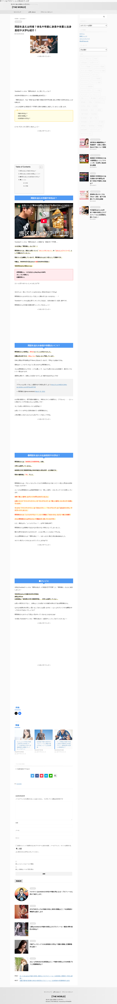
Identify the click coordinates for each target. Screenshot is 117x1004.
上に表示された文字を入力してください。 (28, 852)
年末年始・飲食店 (85, 106)
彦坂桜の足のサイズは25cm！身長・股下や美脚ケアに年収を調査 (98, 196)
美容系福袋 (84, 122)
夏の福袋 (93, 98)
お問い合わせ (32, 12)
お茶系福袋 (84, 62)
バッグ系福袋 (96, 78)
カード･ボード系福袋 (86, 70)
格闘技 (99, 110)
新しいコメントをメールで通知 (24, 864)
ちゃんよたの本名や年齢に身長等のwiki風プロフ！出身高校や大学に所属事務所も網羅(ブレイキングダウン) (24, 745)
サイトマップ (17, 12)
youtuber (19, 784)
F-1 (82, 58)
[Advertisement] (44, 73)
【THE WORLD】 (19, 7)
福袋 (91, 118)
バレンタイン (84, 82)
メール (17, 830)
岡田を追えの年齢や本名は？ (28, 171)
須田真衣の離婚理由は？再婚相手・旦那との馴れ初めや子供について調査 (98, 144)
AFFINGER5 (68, 1001)
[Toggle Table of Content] (40, 167)
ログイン (82, 33)
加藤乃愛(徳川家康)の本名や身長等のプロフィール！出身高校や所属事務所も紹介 (45, 980)
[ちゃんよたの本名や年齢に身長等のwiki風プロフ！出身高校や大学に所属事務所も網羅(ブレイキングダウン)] (24, 735)
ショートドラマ (85, 74)
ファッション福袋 (95, 82)
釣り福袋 (101, 122)
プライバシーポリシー (47, 12)
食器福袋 (100, 125)
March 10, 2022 (40, 391)
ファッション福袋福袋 (87, 86)
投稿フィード (83, 36)
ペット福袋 (97, 90)
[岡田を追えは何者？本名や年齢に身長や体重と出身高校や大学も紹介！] (46, 776)
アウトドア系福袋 (85, 66)
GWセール (88, 58)
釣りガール (93, 122)
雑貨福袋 (83, 125)
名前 (17, 822)
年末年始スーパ (99, 102)
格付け (93, 110)
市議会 (90, 102)
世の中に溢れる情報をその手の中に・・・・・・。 (58, 999)
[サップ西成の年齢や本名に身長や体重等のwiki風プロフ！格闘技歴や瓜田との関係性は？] (63, 735)
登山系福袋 (84, 118)
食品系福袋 (92, 125)
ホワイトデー (84, 94)
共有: (26, 183)
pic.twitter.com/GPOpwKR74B (26, 387)
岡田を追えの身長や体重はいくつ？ (30, 174)
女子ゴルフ (102, 98)
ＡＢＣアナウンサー (95, 129)
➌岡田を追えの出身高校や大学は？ (30, 176)
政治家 (95, 106)
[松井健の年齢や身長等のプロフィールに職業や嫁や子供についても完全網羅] (44, 735)
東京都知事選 (84, 110)
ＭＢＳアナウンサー (86, 133)
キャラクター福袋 (100, 70)
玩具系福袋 (94, 114)
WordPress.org (84, 41)
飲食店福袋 (84, 129)
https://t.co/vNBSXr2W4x (59, 385)
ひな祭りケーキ (94, 62)
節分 (96, 118)
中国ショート (84, 98)
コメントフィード (85, 38)
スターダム (95, 74)
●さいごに (23, 179)
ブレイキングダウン (86, 90)
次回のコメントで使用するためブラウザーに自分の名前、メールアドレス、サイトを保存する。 (44, 845)
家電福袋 (83, 102)
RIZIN (95, 58)
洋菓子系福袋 (84, 114)
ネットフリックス (85, 78)
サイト (17, 838)
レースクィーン (95, 94)
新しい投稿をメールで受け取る (24, 869)
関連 (27, 186)
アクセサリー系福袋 (98, 66)
